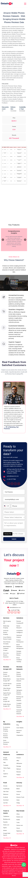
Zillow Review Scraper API (6, 689)
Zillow (18, 814)
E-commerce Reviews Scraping (6, 729)
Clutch (5, 776)
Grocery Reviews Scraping (5, 735)
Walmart (18, 769)
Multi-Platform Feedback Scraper (7, 648)
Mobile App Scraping (6, 626)
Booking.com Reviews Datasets (19, 698)
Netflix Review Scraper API (7, 705)
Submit (14, 539)
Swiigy (18, 802)
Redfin (18, 819)
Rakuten (18, 771)
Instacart (18, 791)
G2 (4, 770)
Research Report (19, 731)
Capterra (5, 773)
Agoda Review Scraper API (7, 693)
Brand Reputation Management (19, 646)
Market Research (19, 626)
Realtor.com (19, 816)
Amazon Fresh (20, 797)
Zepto (18, 800)
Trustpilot (5, 765)
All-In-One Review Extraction (6, 654)
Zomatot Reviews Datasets (18, 685)
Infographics (19, 735)
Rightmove (19, 831)
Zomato (5, 786)
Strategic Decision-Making (18, 653)
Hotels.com (6, 824)
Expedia (5, 822)
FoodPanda (6, 788)
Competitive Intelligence (19, 631)
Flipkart (18, 774)
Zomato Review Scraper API (7, 684)
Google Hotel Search (6, 834)
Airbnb (5, 830)
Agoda (5, 827)
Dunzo (18, 794)
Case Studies (19, 727)
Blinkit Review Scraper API (7, 679)
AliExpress (19, 763)
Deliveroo (5, 794)
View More (6, 659)
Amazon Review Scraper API (6, 674)
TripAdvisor (6, 816)
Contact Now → (14, 215)
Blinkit (18, 788)
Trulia (17, 822)
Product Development (19, 640)
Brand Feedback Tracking (19, 659)
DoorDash (6, 800)
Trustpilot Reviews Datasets (18, 705)
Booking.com (6, 819)
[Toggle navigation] (25, 4)
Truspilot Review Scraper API (6, 699)
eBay (17, 760)
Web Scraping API (7, 622)
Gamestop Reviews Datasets (19, 711)
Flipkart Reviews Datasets (18, 674)
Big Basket (19, 786)
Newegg (18, 766)
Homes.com (19, 825)
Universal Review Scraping (5, 632)
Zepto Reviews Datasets (20, 679)
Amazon (18, 757)
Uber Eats (6, 791)
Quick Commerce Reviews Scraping (6, 743)
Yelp (4, 762)
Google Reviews (5, 758)
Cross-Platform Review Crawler (7, 638)
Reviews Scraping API (19, 622)
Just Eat (5, 802)
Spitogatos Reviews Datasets (19, 692)
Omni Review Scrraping (6, 642)
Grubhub (5, 797)
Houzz (18, 828)
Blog (17, 725)
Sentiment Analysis (19, 636)
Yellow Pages (6, 768)
